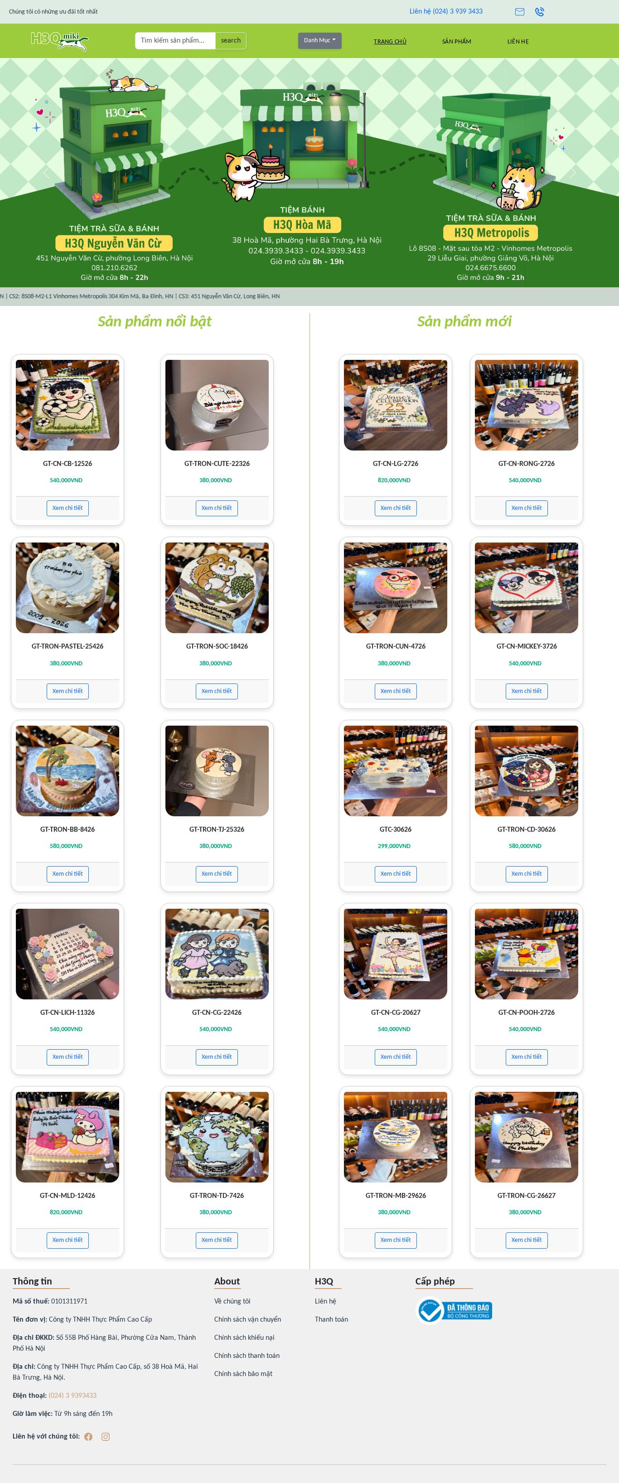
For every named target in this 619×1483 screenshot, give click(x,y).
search (231, 40)
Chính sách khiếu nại (244, 1338)
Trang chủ (390, 42)
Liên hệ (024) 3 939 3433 (446, 11)
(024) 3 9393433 (72, 1396)
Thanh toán (331, 1319)
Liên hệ (518, 42)
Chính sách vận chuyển (247, 1319)
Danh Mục (317, 40)
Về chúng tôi (232, 1301)
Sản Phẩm (456, 42)
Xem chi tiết (68, 508)
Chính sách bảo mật (243, 1374)
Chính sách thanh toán (247, 1356)
